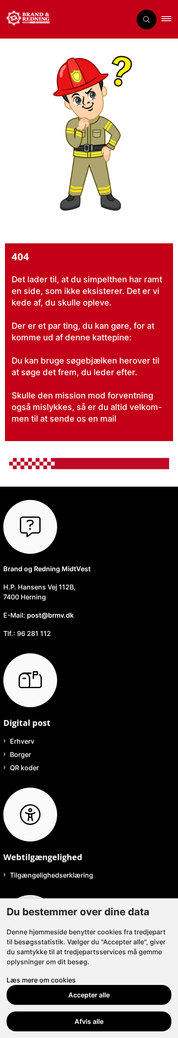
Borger (20, 754)
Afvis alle (89, 1021)
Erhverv (22, 741)
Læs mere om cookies (41, 980)
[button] (169, 19)
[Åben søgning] (146, 19)
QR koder (24, 768)
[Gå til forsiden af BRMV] (66, 19)
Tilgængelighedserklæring (51, 875)
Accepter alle (89, 995)
